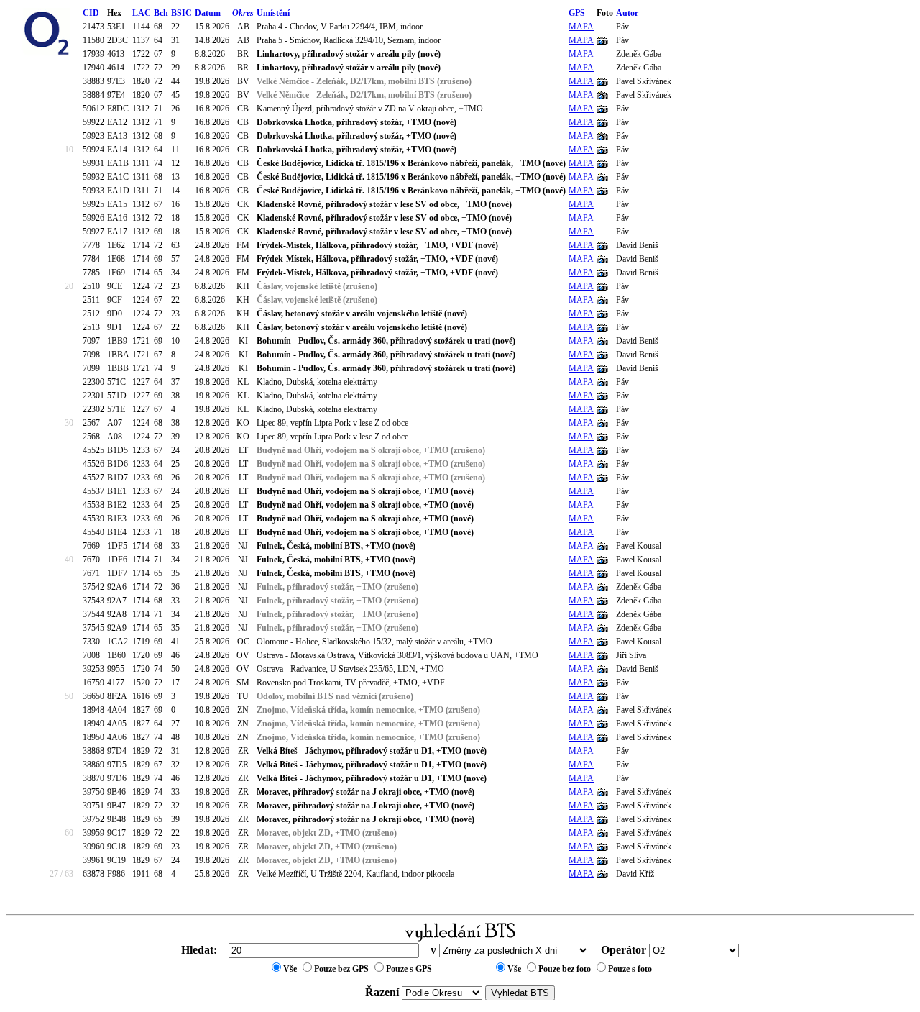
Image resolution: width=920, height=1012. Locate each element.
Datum (208, 13)
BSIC (181, 13)
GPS (577, 13)
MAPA (581, 27)
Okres (243, 13)
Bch (161, 13)
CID (91, 13)
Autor (627, 13)
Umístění (273, 13)
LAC (141, 13)
